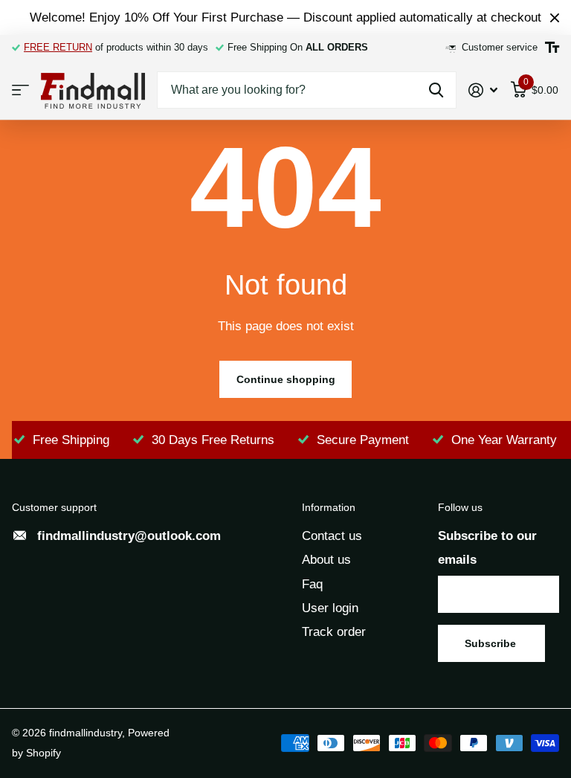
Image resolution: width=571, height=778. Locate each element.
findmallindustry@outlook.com (129, 536)
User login (330, 608)
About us (326, 560)
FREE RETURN (58, 47)
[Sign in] (483, 90)
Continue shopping (285, 379)
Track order (334, 632)
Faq (312, 584)
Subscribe (492, 643)
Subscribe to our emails (487, 548)
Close (554, 17)
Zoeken (436, 90)
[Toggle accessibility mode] (552, 47)
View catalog (20, 90)
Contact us (332, 536)
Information (328, 507)
